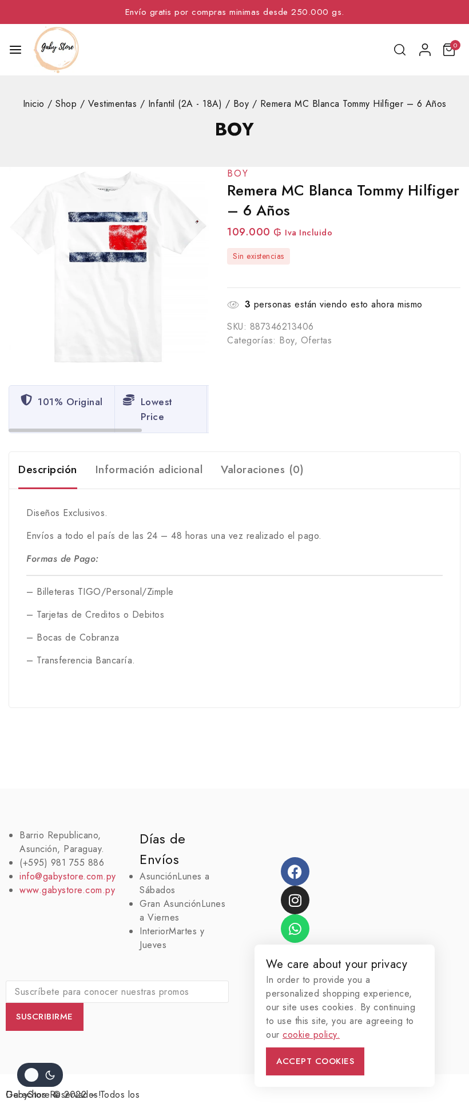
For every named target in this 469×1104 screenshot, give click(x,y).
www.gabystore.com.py (67, 890)
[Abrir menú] (15, 50)
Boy (235, 129)
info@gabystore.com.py (67, 876)
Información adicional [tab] (149, 469)
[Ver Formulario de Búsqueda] (400, 49)
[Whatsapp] (295, 928)
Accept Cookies (315, 1061)
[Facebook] (295, 871)
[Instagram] (295, 900)
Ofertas (316, 340)
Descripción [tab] (47, 469)
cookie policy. (311, 1034)
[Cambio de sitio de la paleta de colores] (40, 1075)
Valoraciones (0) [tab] (262, 469)
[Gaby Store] (56, 49)
